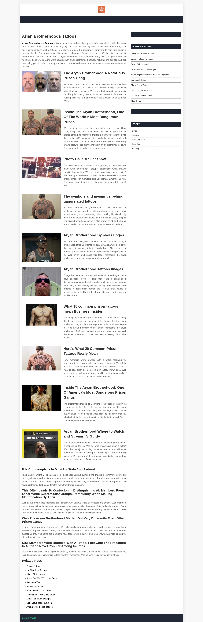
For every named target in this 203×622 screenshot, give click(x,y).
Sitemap (135, 149)
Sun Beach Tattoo (138, 80)
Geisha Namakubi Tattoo (141, 90)
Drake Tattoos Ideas (139, 64)
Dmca (134, 131)
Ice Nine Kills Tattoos (36, 570)
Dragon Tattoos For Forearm (143, 59)
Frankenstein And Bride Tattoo (40, 594)
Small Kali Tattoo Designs (38, 598)
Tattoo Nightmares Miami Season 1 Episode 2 (150, 75)
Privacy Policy (138, 140)
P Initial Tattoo (33, 566)
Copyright (136, 144)
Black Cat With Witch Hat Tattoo (41, 578)
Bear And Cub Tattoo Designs (143, 69)
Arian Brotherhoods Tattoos (37, 43)
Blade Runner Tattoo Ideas (39, 590)
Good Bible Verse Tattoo (141, 96)
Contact (135, 135)
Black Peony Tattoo (139, 85)
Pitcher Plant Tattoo (35, 586)
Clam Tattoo (136, 101)
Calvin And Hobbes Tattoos (142, 54)
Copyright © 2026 (29, 618)
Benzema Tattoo (34, 582)
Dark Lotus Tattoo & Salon (39, 603)
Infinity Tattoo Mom (35, 574)
